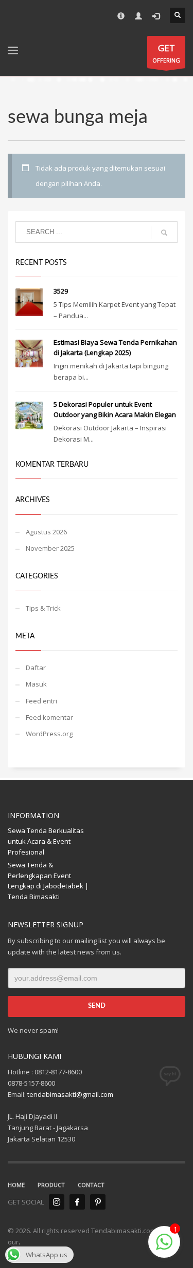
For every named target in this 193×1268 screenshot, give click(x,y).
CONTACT (91, 1185)
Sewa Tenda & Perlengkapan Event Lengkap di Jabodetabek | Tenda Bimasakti (48, 880)
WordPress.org (49, 733)
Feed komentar (49, 717)
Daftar (36, 667)
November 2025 (50, 548)
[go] (164, 232)
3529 (61, 291)
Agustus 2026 (46, 531)
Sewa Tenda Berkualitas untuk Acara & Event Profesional (46, 841)
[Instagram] (56, 1202)
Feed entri (41, 700)
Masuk (36, 684)
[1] (164, 1247)
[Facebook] (77, 1202)
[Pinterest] (98, 1202)
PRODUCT (51, 1185)
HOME (16, 1185)
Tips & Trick (43, 608)
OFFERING (166, 53)
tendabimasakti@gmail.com (70, 1094)
